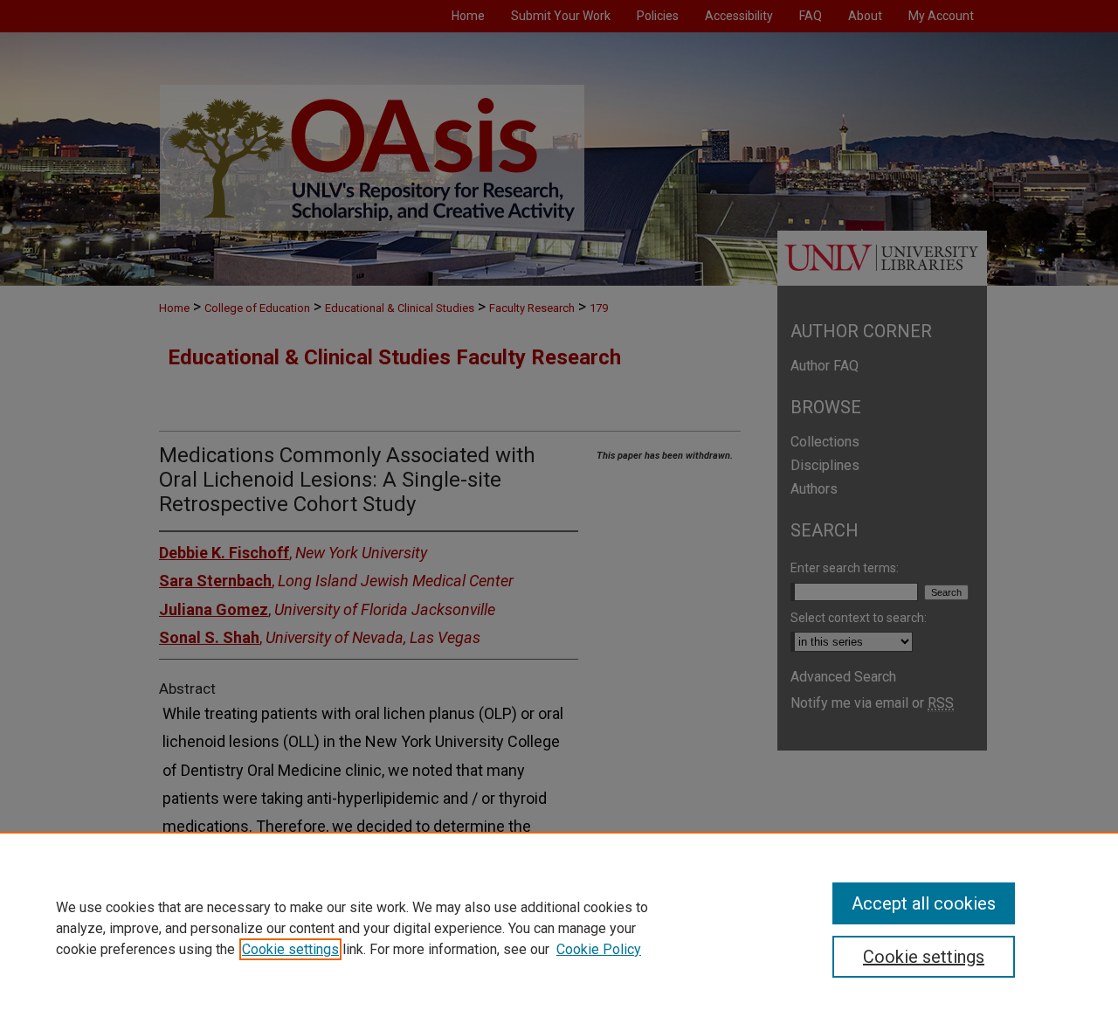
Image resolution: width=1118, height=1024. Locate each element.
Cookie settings (290, 949)
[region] (559, 928)
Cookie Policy (598, 949)
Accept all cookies (924, 903)
